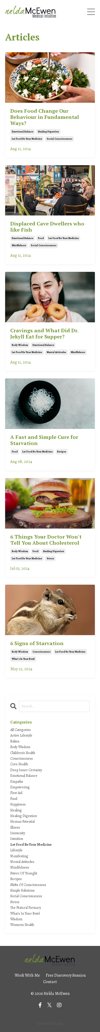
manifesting (19, 856)
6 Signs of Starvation (37, 643)
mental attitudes (56, 352)
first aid (16, 792)
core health (19, 764)
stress (50, 558)
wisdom (16, 919)
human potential (22, 821)
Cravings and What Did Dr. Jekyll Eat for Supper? (44, 333)
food (41, 238)
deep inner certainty (26, 770)
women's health (22, 924)
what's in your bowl (23, 659)
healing (16, 810)
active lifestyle (21, 735)
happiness (18, 804)
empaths (16, 781)
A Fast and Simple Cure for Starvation (44, 440)
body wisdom (20, 345)
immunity (17, 833)
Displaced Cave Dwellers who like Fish (47, 227)
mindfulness (19, 245)
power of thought (23, 873)
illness (15, 827)
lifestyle (16, 850)
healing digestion (48, 131)
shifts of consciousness (28, 884)
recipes (61, 451)
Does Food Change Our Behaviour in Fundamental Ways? (44, 117)
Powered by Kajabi (50, 1023)
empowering (20, 787)
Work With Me (27, 975)
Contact (50, 982)
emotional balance (22, 131)
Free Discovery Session (66, 975)
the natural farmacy (25, 907)
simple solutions (22, 890)
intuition (16, 838)
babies (14, 741)
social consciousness (59, 138)
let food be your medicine (27, 138)
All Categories (20, 729)
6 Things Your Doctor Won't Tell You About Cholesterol (46, 540)
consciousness (42, 651)
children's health (22, 752)
